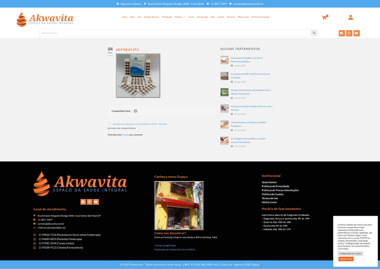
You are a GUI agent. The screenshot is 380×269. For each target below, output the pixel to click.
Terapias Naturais (151, 17)
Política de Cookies (273, 194)
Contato (220, 17)
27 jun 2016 (239, 146)
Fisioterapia (167, 17)
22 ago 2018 (240, 82)
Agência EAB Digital (247, 264)
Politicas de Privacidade (275, 186)
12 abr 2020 (240, 65)
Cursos (191, 17)
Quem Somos (269, 182)
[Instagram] (349, 33)
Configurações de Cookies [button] (350, 253)
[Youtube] (357, 33)
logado (125, 134)
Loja (139, 17)
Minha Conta (243, 17)
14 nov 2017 (240, 98)
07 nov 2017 (240, 114)
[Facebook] (342, 33)
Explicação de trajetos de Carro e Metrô (175, 249)
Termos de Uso (270, 198)
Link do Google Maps (165, 245)
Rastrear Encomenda (260, 17)
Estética (178, 17)
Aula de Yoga (202, 17)
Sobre (132, 17)
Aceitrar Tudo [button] (346, 259)
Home (124, 17)
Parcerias (231, 17)
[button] (180, 17)
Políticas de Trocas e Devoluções (280, 190)
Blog (213, 17)
